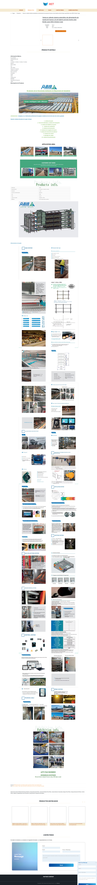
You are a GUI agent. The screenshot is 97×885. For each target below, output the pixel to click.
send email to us (61, 31)
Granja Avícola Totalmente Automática (36, 793)
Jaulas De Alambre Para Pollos (45, 791)
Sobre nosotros (73, 10)
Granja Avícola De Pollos (34, 791)
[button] (41, 40)
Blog (49, 10)
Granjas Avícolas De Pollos (76, 791)
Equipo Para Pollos (67, 791)
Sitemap (58, 883)
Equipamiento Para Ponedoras (23, 793)
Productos (31, 10)
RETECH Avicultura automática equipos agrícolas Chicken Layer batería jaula (27, 784)
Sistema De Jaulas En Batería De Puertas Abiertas (20, 791)
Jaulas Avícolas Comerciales (57, 791)
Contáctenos (60, 10)
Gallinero (15, 793)
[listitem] (48, 40)
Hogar (21, 10)
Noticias (41, 10)
